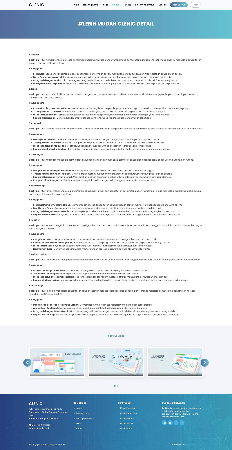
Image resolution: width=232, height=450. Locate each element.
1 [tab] (115, 386)
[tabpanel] (56, 362)
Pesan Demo (179, 4)
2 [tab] (117, 386)
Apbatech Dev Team (194, 444)
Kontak (162, 4)
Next (205, 363)
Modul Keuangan (128, 408)
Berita (128, 4)
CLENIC (36, 5)
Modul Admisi (126, 423)
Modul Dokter (126, 428)
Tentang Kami (90, 4)
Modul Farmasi (127, 418)
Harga (105, 4)
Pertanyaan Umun (145, 4)
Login (195, 4)
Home (76, 4)
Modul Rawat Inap (128, 413)
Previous (27, 363)
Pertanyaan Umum (85, 418)
